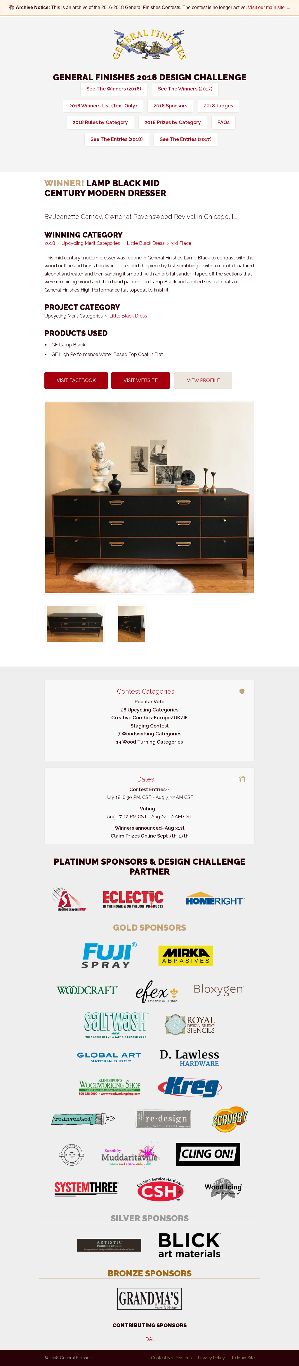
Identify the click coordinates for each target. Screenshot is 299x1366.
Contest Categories (145, 691)
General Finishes (149, 44)
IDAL (149, 1339)
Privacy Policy (211, 1357)
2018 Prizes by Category (173, 122)
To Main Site (243, 1357)
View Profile (203, 380)
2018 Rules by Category (100, 122)
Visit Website (141, 380)
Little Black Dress (128, 316)
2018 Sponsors (170, 106)
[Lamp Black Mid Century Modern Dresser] (149, 498)
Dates (145, 779)
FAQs (224, 122)
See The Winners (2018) (113, 89)
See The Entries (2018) (117, 139)
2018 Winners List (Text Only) (103, 106)
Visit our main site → (269, 7)
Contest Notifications (171, 1357)
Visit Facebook (76, 380)
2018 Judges (218, 106)
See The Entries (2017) (186, 139)
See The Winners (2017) (185, 89)
